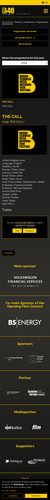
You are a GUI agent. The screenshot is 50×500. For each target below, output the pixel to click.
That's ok (36, 496)
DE (46, 2)
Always (29, 230)
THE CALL (7, 101)
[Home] (16, 11)
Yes (17, 230)
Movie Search (25, 44)
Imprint (25, 478)
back (9, 253)
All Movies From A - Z (25, 38)
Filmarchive (29, 22)
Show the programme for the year (23, 57)
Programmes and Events (25, 31)
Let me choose (9, 491)
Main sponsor (25, 266)
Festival (18, 22)
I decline (13, 496)
